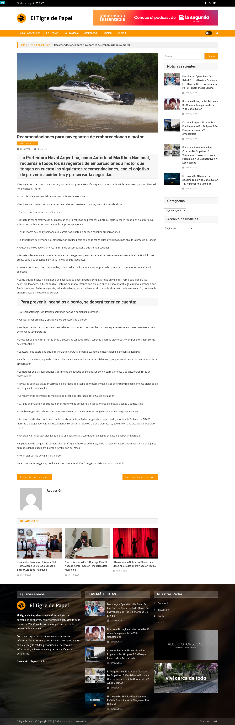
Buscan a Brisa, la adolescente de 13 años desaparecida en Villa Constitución (200, 105)
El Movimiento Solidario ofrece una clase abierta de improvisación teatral (134, 564)
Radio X (122, 33)
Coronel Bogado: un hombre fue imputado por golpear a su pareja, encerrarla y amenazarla (200, 128)
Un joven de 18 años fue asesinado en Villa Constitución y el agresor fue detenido (200, 180)
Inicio (215, 721)
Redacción (43, 149)
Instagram (163, 609)
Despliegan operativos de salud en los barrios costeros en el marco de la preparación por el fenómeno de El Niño (199, 82)
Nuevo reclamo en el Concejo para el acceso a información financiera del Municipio (86, 566)
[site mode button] (208, 33)
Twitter (161, 616)
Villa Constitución (30, 33)
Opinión (107, 33)
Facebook (163, 603)
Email (161, 622)
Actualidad (90, 33)
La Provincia (71, 33)
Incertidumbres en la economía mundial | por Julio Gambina (141, 477)
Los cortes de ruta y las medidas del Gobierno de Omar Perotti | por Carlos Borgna (37, 477)
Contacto (204, 721)
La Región (52, 33)
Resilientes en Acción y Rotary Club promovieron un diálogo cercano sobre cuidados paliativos (36, 566)
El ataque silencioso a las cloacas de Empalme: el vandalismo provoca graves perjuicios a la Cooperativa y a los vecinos (199, 155)
